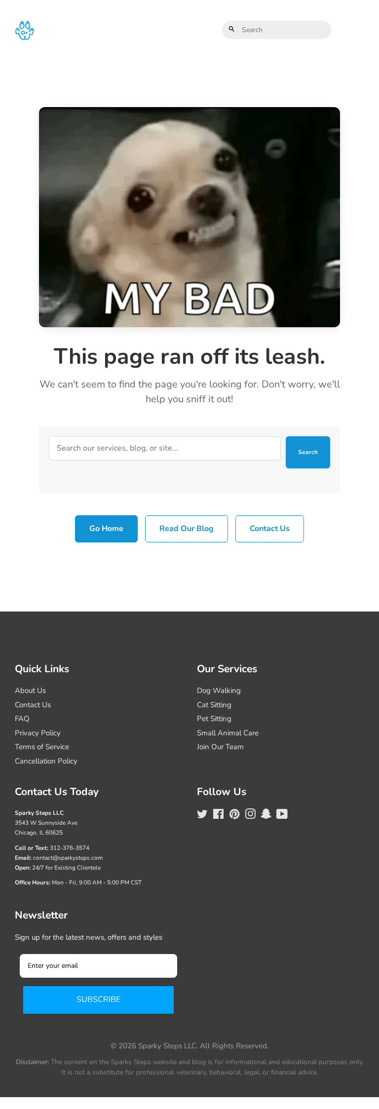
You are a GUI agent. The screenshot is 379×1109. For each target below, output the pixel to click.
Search (308, 452)
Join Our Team (220, 747)
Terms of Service (42, 747)
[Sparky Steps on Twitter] (202, 816)
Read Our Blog (186, 528)
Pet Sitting (214, 719)
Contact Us (270, 528)
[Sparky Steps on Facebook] (218, 816)
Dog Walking (219, 690)
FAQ (22, 719)
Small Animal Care (228, 733)
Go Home (106, 528)
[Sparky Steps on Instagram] (250, 816)
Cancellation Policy (46, 761)
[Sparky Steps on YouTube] (282, 816)
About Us (30, 690)
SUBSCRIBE (98, 999)
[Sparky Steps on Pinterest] (234, 816)
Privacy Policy (38, 733)
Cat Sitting (214, 705)
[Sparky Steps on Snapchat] (266, 816)
